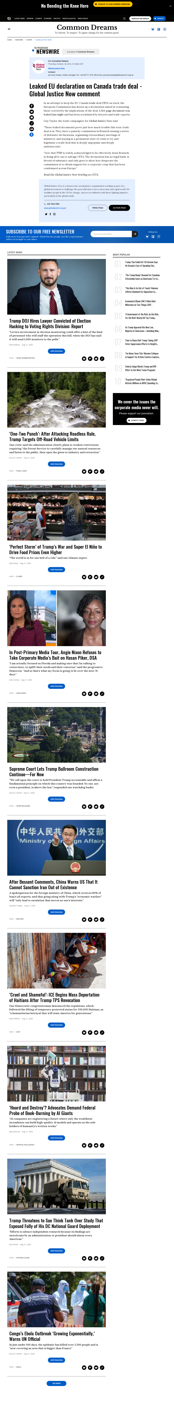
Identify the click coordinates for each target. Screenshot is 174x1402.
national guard (23, 1258)
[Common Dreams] (9, 18)
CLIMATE (38, 18)
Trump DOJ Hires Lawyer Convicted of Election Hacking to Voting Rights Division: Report (50, 323)
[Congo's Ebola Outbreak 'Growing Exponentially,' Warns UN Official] (56, 1299)
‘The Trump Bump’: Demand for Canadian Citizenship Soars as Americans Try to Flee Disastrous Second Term (142, 276)
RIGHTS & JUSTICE (69, 18)
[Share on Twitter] (31, 112)
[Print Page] (31, 129)
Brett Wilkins (14, 345)
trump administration (25, 358)
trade (92, 103)
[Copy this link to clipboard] (31, 123)
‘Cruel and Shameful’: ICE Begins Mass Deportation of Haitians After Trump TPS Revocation (54, 997)
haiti (18, 1032)
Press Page (97, 208)
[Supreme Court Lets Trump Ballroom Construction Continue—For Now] (56, 734)
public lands (21, 471)
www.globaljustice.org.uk (55, 208)
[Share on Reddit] (96, 358)
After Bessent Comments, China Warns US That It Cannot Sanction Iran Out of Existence (53, 884)
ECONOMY (48, 18)
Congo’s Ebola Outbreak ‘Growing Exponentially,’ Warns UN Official (52, 1336)
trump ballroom (23, 806)
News (11, 358)
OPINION (30, 18)
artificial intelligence (25, 1145)
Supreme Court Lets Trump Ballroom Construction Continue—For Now (53, 771)
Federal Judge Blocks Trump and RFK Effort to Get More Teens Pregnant (140, 368)
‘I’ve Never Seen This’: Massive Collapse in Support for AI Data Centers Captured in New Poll (142, 355)
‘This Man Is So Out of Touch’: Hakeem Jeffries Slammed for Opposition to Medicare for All (141, 290)
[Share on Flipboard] (90, 358)
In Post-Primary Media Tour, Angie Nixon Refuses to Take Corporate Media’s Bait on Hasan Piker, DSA (55, 655)
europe (29, 40)
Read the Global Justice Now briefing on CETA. (71, 174)
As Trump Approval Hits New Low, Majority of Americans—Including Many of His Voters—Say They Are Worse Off (142, 329)
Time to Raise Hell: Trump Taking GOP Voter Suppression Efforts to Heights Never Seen (141, 342)
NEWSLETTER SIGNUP (140, 18)
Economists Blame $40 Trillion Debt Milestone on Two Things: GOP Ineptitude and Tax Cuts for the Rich (141, 303)
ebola (18, 1367)
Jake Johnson (14, 1132)
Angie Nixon (21, 693)
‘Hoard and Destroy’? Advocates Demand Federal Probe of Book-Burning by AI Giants (52, 1110)
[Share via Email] (31, 117)
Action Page (119, 208)
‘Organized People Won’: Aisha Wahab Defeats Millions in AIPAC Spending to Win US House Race (141, 381)
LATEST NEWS (20, 18)
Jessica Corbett (15, 458)
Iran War (19, 919)
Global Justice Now (43, 40)
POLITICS (57, 18)
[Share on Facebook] (31, 106)
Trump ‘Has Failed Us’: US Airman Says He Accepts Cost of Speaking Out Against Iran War (141, 263)
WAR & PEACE (83, 18)
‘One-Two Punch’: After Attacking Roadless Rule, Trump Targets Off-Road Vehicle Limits (52, 436)
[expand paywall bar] (171, 6)
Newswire (19, 40)
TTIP (59, 152)
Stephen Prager (16, 906)
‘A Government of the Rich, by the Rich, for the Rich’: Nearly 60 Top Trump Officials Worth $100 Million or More (142, 316)
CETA (105, 103)
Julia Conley (14, 680)
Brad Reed (13, 563)
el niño (19, 576)
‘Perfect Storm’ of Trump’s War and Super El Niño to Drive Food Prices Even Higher (55, 549)
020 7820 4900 (53, 204)
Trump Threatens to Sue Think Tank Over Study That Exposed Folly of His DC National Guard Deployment (56, 1223)
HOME (9, 40)
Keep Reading (57, 351)
